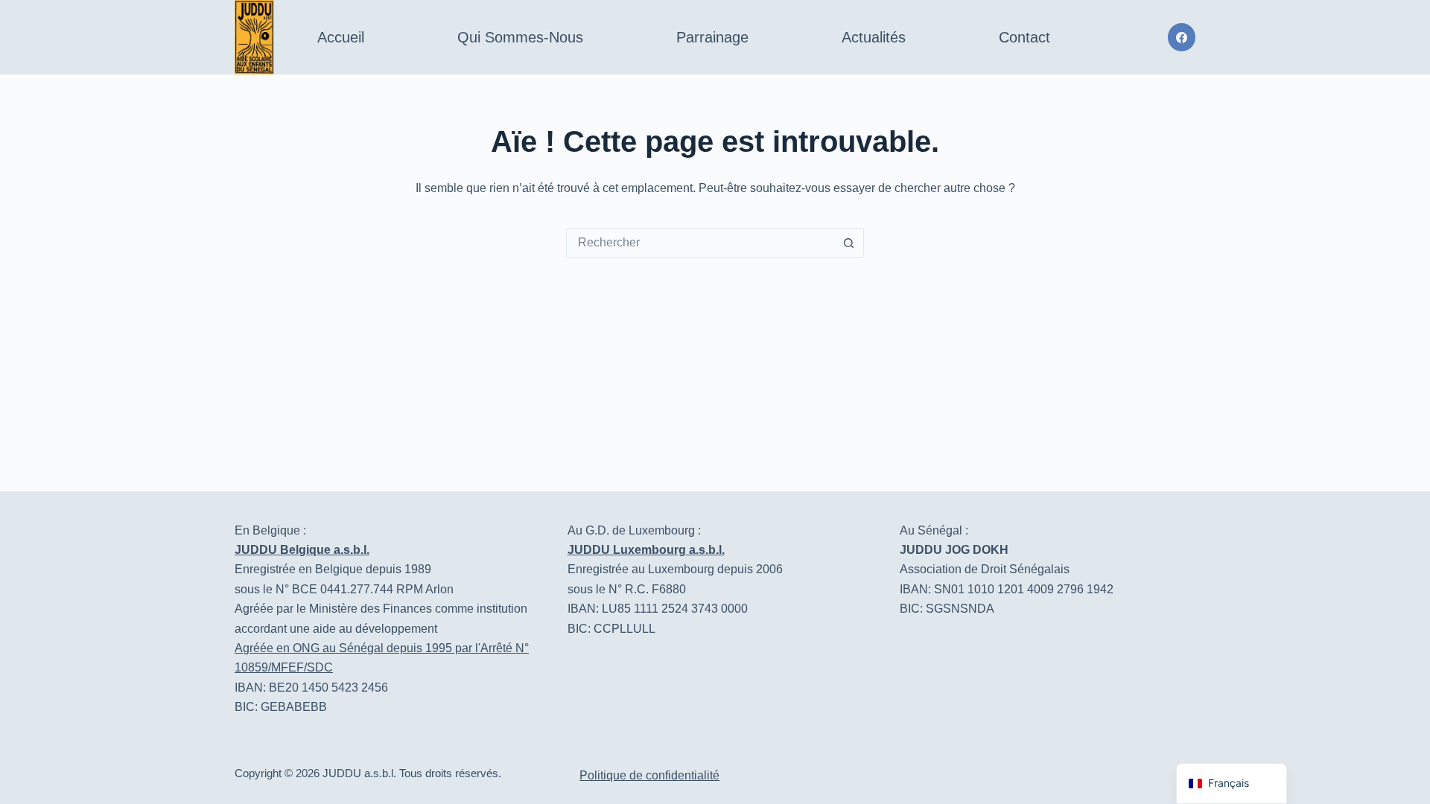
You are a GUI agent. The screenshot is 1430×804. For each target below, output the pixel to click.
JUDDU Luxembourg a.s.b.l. (646, 549)
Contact (1024, 37)
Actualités (874, 37)
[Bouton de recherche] (848, 243)
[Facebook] (1182, 37)
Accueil (340, 37)
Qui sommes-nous (520, 37)
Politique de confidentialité (649, 775)
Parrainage (712, 37)
